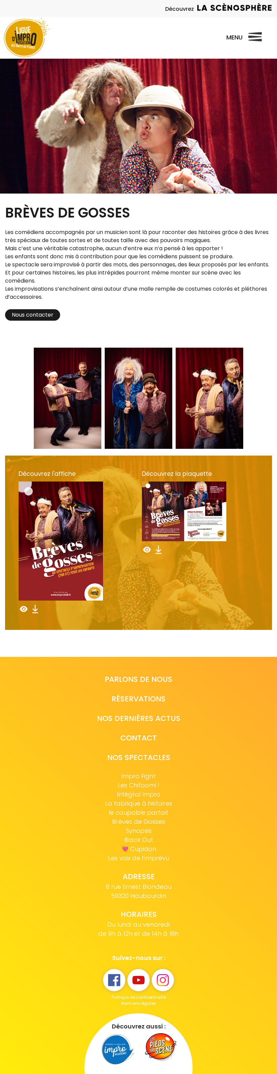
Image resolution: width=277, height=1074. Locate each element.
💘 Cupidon (138, 849)
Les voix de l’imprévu (138, 858)
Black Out (138, 840)
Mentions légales (138, 1003)
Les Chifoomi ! (138, 785)
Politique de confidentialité (138, 997)
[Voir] (24, 612)
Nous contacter (32, 315)
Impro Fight (138, 776)
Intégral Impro (138, 794)
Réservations (138, 699)
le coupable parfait (138, 812)
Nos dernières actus (138, 718)
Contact (138, 738)
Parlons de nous (138, 679)
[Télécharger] (35, 612)
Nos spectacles (138, 757)
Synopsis (139, 830)
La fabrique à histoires (138, 803)
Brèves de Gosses (138, 821)
